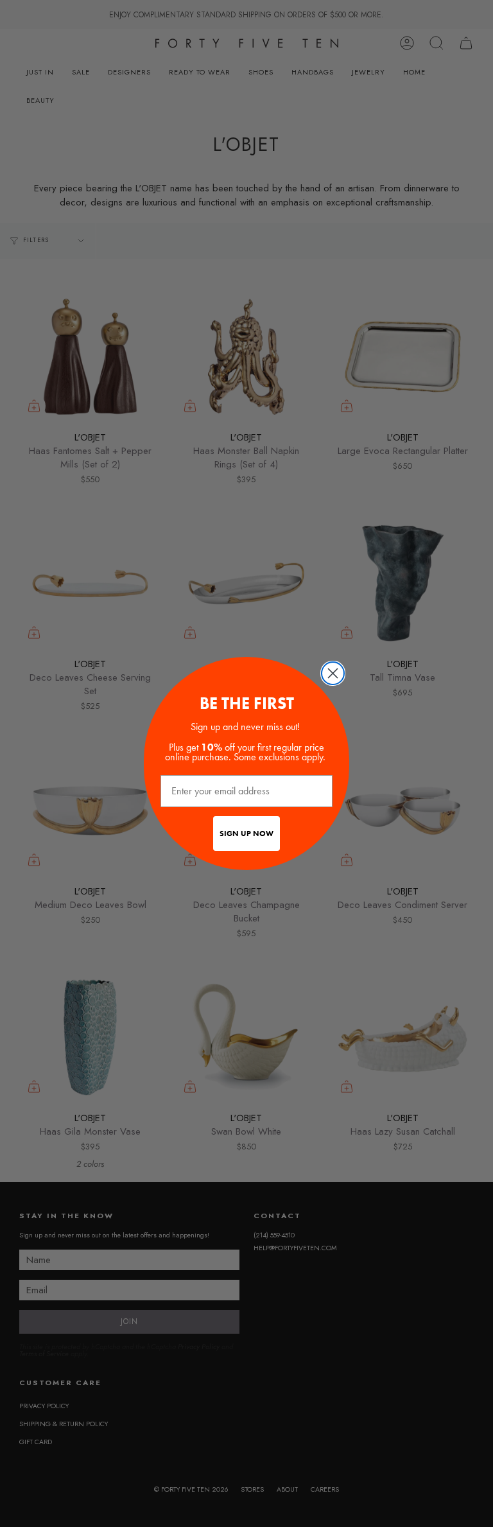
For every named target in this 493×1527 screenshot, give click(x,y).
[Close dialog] (333, 673)
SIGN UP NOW (246, 833)
